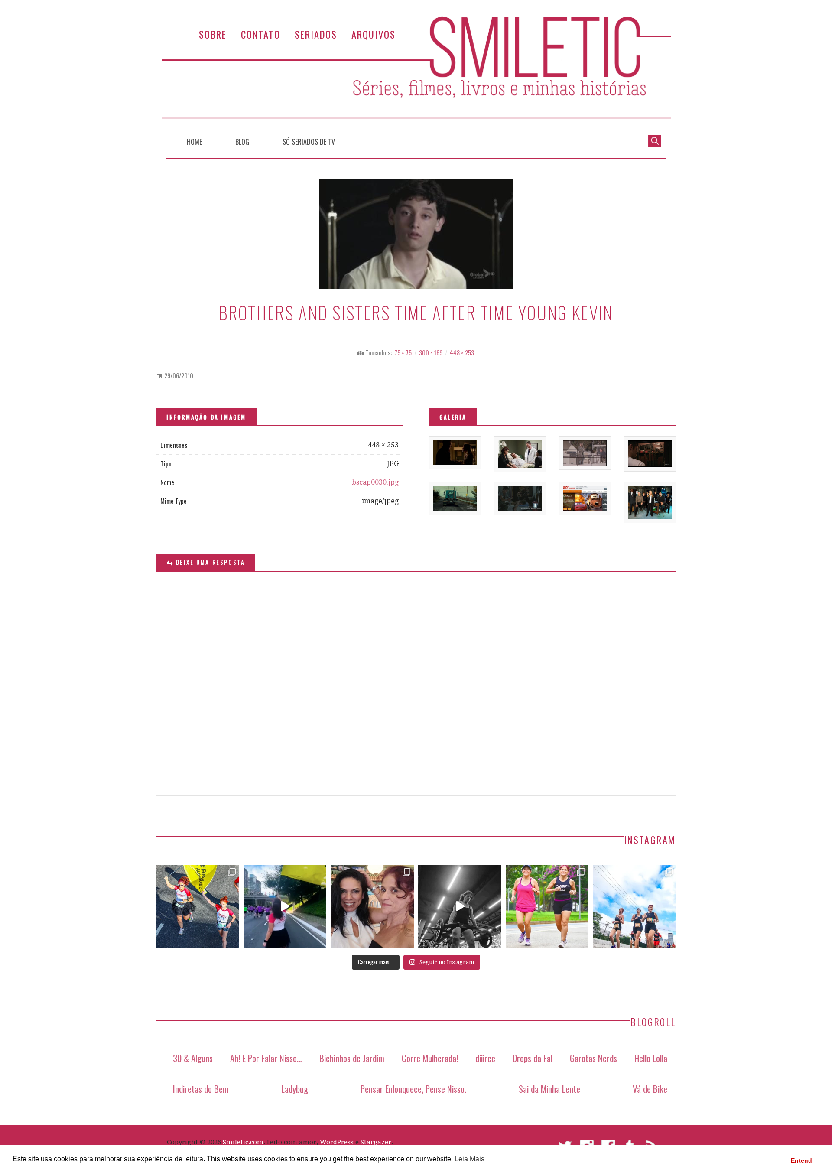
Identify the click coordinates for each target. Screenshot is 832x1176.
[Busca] (655, 140)
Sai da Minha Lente (549, 1088)
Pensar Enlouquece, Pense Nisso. (413, 1088)
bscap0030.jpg (375, 482)
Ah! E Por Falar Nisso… (266, 1058)
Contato (260, 34)
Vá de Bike (650, 1088)
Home (194, 142)
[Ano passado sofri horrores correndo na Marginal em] (634, 906)
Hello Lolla (650, 1058)
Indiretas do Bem (201, 1088)
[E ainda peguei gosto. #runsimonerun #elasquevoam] (459, 906)
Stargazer (376, 1142)
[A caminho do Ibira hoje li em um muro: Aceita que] (547, 906)
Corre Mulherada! (430, 1058)
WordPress (337, 1142)
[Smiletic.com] (416, 70)
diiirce (485, 1058)
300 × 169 (430, 352)
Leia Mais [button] (469, 1159)
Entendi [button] (802, 1160)
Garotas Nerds (593, 1058)
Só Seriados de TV (309, 142)
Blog (242, 142)
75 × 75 (403, 352)
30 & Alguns (193, 1058)
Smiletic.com (243, 1142)
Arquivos (373, 34)
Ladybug (294, 1088)
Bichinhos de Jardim (351, 1058)
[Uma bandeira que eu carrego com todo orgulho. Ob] (285, 906)
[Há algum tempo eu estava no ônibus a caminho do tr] (197, 906)
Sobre (213, 34)
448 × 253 (462, 352)
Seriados (316, 34)
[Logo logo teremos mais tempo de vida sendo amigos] (372, 906)
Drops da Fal (532, 1058)
